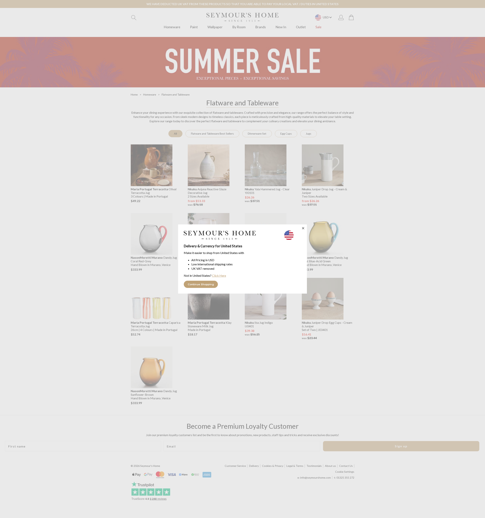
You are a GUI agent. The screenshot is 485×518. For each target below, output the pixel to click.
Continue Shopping (201, 284)
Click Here (219, 275)
